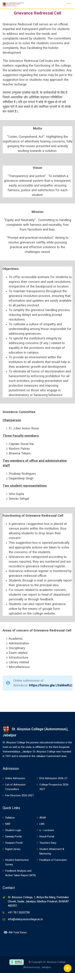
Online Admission (15, 778)
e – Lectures (46, 830)
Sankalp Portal (13, 836)
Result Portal (46, 836)
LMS (41, 823)
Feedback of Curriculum (53, 859)
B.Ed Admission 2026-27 (53, 778)
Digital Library (12, 849)
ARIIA (42, 817)
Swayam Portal (13, 842)
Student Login (13, 830)
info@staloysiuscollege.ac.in (25, 919)
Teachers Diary (47, 842)
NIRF (8, 823)
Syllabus (10, 817)
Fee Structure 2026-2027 (19, 795)
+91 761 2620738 (19, 912)
